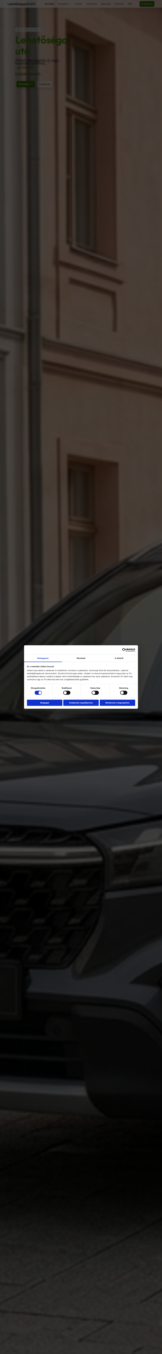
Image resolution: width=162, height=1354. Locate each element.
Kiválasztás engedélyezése (81, 703)
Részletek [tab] (81, 658)
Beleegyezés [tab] (43, 658)
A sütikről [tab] (119, 658)
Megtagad (44, 703)
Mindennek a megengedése (117, 703)
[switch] (66, 693)
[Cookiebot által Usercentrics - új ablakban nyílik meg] (124, 650)
